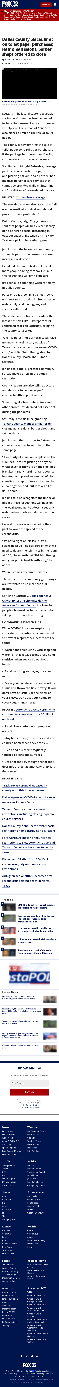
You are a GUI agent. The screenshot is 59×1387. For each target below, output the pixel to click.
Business (6, 1230)
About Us (8, 1288)
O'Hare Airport (8, 1178)
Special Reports (9, 1147)
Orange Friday (8, 1281)
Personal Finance (9, 1243)
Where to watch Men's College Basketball (37, 1320)
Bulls (4, 1203)
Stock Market (8, 1253)
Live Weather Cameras (37, 1131)
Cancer (30, 1230)
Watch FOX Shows (35, 1212)
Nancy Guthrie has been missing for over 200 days (21, 1046)
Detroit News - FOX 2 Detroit (36, 1271)
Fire (3, 1212)
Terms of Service (31, 1107)
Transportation (9, 1165)
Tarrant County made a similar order (27, 424)
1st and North (8, 1264)
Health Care (32, 1243)
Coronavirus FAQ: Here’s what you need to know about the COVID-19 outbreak (28, 714)
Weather (32, 1127)
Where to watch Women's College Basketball (35, 1328)
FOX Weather (33, 1151)
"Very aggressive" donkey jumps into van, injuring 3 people (20, 1022)
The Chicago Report (36, 1172)
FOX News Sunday (10, 1154)
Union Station (8, 1185)
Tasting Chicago (9, 1274)
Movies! (30, 1209)
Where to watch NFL (36, 1295)
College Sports (8, 1219)
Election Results (34, 1168)
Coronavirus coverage (30, 197)
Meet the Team (9, 1308)
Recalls (30, 1247)
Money (6, 1226)
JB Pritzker (31, 1178)
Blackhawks (7, 1199)
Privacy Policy (32, 1105)
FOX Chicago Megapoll (12, 1151)
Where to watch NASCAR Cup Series (36, 1309)
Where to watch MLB (36, 1304)
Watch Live (46, 5)
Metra (5, 1175)
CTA (4, 1172)
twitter (32, 1356)
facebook (21, 1356)
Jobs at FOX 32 (8, 1312)
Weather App (33, 1144)
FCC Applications (9, 1322)
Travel (5, 1168)
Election (30, 1165)
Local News (7, 1131)
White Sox (6, 1209)
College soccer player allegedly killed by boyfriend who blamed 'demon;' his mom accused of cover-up (20, 1035)
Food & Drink (33, 1206)
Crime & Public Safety (11, 1141)
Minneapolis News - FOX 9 (36, 1277)
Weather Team (34, 1141)
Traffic (6, 1161)
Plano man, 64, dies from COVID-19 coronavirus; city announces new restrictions (25, 864)
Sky (3, 1216)
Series (6, 1260)
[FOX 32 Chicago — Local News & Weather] (10, 4)
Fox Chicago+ (33, 1203)
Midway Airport (9, 1182)
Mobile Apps (7, 1295)
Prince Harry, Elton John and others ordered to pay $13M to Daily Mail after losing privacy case (21, 1011)
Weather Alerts (33, 1134)
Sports (6, 1192)
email (37, 1356)
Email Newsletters (10, 1299)
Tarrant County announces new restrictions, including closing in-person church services (29, 814)
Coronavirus (26, 59)
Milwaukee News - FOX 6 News (37, 1265)
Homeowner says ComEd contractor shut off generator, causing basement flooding (36, 919)
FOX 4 (18, 59)
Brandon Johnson (35, 1182)
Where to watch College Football (34, 1300)
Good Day (6, 1144)
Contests (6, 1305)
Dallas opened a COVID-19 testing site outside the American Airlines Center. (26, 600)
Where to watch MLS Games (36, 1340)
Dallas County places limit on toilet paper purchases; (26, 101)
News (5, 1127)
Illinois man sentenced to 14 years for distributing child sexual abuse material (19, 997)
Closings (31, 1137)
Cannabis (31, 1237)
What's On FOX (34, 1199)
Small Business (9, 1250)
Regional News (36, 1260)
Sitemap (5, 1325)
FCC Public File (8, 1318)
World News (7, 1137)
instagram (27, 1356)
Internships (7, 1315)
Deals (4, 1237)
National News (8, 1134)
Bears (4, 1196)
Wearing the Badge (10, 1271)
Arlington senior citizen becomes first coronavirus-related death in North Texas (27, 880)
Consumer (6, 1233)
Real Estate (7, 1247)
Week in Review (9, 1268)
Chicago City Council (36, 1185)
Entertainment (36, 1192)
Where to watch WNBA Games (37, 1334)
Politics (31, 1161)
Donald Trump (33, 1175)
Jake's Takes (32, 1196)
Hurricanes (32, 1147)
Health (31, 1226)
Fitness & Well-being (36, 1240)
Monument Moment (11, 1278)
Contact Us (7, 1302)
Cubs (4, 1206)
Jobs (4, 1240)
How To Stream (9, 1292)
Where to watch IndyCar (34, 1315)
